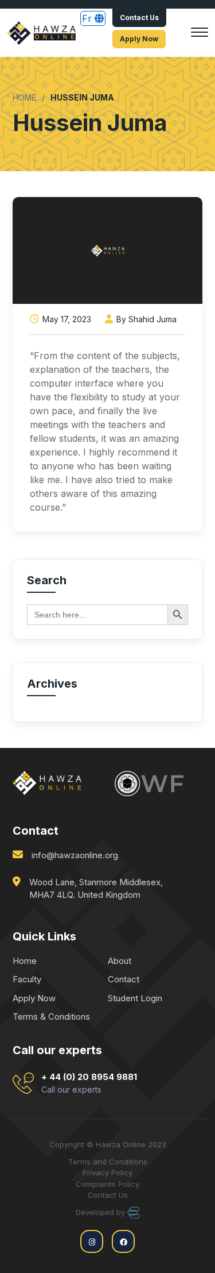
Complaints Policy (107, 1184)
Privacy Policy (107, 1172)
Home (25, 960)
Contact (123, 979)
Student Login (135, 998)
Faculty (27, 979)
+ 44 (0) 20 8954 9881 (89, 1083)
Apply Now (139, 38)
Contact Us (139, 17)
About (119, 960)
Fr (88, 18)
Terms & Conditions (51, 1016)
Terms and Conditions (107, 1161)
